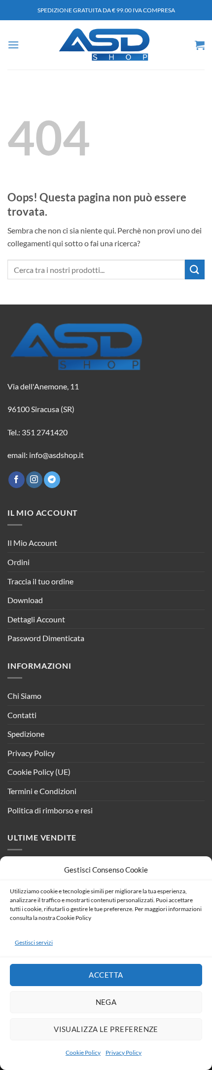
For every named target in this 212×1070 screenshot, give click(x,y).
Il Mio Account (32, 542)
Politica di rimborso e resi (50, 810)
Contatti (21, 715)
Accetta (106, 974)
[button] (13, 45)
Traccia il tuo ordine (40, 581)
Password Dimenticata (45, 638)
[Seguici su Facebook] (16, 479)
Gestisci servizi (34, 942)
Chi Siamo (24, 695)
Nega (106, 1001)
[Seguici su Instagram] (34, 479)
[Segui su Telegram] (52, 479)
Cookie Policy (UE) (39, 771)
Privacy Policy (123, 1052)
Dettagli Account (36, 619)
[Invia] (195, 269)
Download (25, 600)
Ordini (18, 562)
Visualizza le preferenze (106, 1029)
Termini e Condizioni (41, 791)
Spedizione (25, 733)
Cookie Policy (83, 1052)
